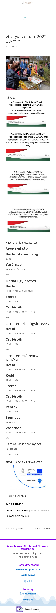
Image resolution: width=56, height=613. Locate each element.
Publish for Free (42, 528)
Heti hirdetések (28, 575)
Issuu (20, 528)
